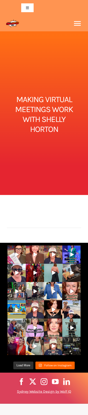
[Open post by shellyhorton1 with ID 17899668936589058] (16, 254)
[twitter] (32, 381)
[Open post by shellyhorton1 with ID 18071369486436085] (71, 346)
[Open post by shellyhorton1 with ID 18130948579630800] (16, 273)
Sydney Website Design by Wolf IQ (44, 391)
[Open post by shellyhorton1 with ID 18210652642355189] (16, 346)
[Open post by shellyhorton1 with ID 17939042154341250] (35, 328)
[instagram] (44, 381)
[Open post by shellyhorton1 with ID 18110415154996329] (35, 273)
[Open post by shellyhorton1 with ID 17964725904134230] (53, 291)
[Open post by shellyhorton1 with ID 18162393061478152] (53, 328)
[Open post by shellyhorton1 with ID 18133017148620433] (53, 273)
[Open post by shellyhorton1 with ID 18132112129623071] (35, 309)
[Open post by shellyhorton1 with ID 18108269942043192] (35, 291)
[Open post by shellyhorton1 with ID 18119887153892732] (71, 328)
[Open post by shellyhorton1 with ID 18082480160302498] (53, 346)
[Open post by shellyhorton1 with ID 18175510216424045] (53, 254)
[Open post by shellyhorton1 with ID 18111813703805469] (71, 291)
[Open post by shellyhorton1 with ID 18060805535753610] (53, 309)
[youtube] (55, 381)
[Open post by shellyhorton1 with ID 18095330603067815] (16, 328)
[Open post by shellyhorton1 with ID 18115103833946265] (35, 254)
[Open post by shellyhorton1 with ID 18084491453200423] (35, 346)
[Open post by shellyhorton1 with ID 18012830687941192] (71, 254)
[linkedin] (66, 381)
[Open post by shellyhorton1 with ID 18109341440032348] (71, 273)
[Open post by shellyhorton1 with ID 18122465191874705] (16, 309)
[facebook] (21, 381)
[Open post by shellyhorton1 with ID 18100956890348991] (71, 309)
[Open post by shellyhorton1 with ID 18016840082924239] (16, 291)
